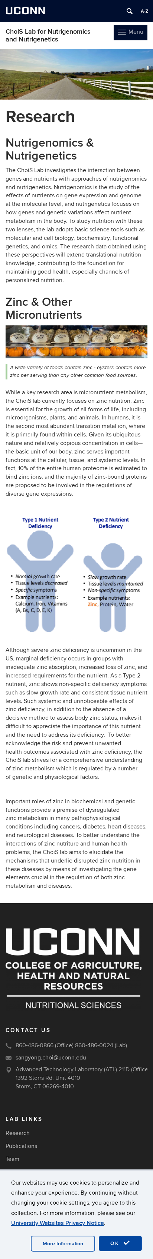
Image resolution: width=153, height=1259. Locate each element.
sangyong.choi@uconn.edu (51, 1057)
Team (12, 1159)
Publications (21, 1146)
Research (18, 1133)
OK (115, 1243)
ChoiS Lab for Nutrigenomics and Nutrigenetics (48, 35)
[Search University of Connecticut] (130, 11)
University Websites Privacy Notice (57, 1223)
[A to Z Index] (144, 11)
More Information (63, 1243)
